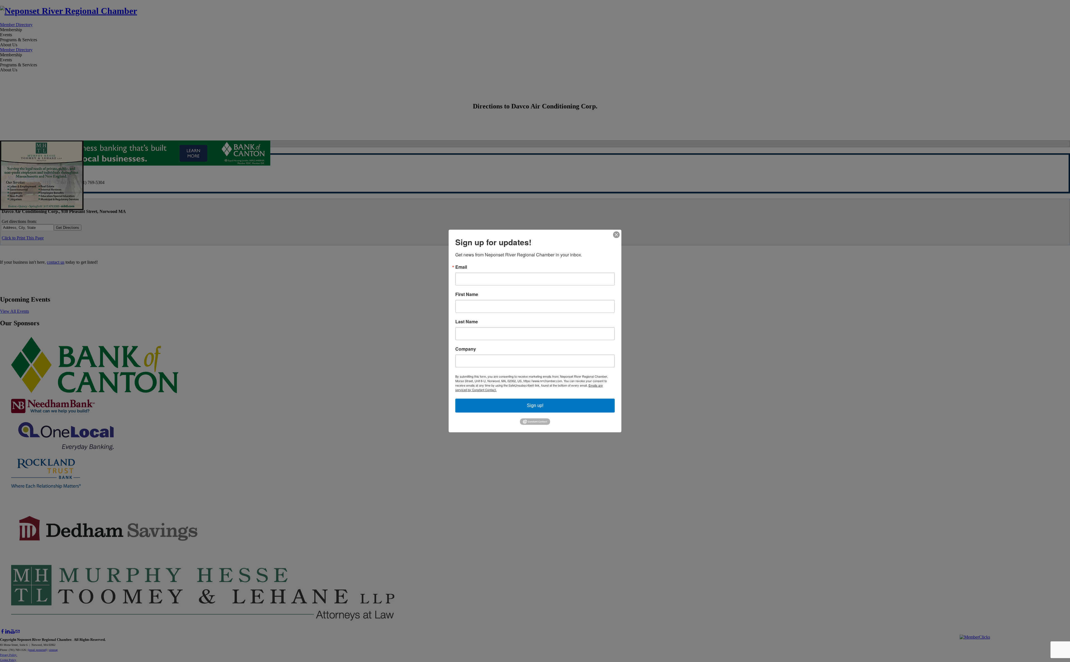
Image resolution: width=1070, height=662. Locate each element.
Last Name (466, 321)
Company (465, 349)
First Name (466, 294)
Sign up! (535, 405)
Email (461, 267)
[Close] (616, 234)
